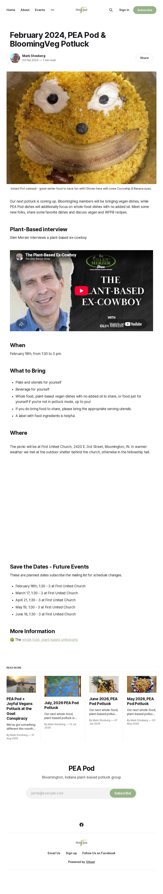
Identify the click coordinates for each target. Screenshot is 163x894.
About (25, 10)
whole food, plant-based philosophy (50, 640)
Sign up (71, 853)
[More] (52, 10)
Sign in (124, 10)
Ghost (90, 862)
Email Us (54, 853)
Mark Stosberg (33, 56)
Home (11, 10)
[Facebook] (81, 825)
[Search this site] (111, 10)
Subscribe (144, 10)
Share (144, 58)
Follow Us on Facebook (98, 853)
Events (40, 10)
